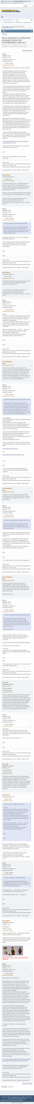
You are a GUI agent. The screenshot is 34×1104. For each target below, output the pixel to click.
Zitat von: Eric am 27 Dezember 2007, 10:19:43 (14, 804)
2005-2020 (21, 1102)
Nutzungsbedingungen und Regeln (17, 1097)
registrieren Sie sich (18, 3)
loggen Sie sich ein (5, 3)
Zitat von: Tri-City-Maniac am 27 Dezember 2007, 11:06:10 (17, 399)
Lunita (6, 682)
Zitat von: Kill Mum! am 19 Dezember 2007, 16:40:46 (16, 223)
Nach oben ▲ (29, 1097)
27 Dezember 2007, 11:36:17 (8, 396)
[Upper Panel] (31, 20)
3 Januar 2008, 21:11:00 (7, 692)
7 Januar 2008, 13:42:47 (7, 800)
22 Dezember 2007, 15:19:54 (8, 278)
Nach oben (4, 1086)
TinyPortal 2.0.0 (14, 1102)
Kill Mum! (7, 175)
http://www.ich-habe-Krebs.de (10, 448)
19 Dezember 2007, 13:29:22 (8, 65)
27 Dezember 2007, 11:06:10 (8, 365)
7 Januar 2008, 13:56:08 (7, 874)
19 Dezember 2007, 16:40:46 (8, 180)
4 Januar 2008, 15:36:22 (7, 773)
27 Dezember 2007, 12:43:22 (8, 611)
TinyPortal (4, 1097)
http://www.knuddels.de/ (22, 470)
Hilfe (8, 1097)
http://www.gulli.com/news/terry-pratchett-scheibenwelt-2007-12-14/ (16, 142)
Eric (5, 54)
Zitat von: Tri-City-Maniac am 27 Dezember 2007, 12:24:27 (17, 520)
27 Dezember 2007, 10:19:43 (8, 311)
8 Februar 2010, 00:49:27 (7, 975)
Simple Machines (22, 1098)
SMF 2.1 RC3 (10, 1098)
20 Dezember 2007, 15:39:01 (8, 220)
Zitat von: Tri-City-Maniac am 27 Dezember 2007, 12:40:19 (17, 615)
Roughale (7, 921)
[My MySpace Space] (12, 926)
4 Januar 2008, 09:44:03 (7, 726)
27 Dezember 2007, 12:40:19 (8, 580)
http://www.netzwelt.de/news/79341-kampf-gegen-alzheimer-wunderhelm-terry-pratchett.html (17, 1059)
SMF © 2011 (16, 1098)
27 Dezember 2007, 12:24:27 (8, 492)
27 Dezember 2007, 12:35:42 (8, 516)
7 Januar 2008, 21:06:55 (7, 930)
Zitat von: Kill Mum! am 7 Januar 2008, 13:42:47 (15, 877)
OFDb (5, 34)
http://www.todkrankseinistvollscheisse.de (13, 454)
